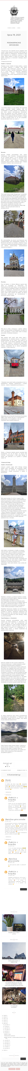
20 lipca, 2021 (11, 862)
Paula (8, 780)
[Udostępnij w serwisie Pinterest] (9, 766)
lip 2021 (6, 1032)
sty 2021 (7, 1048)
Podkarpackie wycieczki (9, 1035)
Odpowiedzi (8, 839)
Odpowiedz (8, 792)
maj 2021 (7, 1041)
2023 (5, 1020)
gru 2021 (7, 1024)
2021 (5, 1023)
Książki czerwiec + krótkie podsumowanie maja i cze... (15, 1038)
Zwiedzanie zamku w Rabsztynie (14, 961)
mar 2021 (7, 1045)
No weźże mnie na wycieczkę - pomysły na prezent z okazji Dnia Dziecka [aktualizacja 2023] (14, 984)
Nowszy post (6, 770)
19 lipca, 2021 (8, 781)
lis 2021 (6, 1026)
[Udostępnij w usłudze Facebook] (7, 766)
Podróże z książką (13, 799)
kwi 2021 (7, 1043)
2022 (5, 1021)
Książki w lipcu (7, 1034)
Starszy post (21, 770)
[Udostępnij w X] (5, 766)
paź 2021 (7, 1027)
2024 (5, 1018)
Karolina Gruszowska (15, 819)
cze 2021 (7, 1040)
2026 (5, 1015)
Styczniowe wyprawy (14, 1006)
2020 (5, 1050)
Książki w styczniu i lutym (14, 933)
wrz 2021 (7, 1029)
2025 (5, 1017)
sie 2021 (6, 1031)
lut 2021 (6, 1046)
